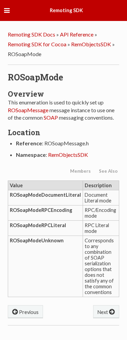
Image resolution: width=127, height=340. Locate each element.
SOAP (51, 117)
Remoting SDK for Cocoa (37, 44)
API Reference (76, 34)
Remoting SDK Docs (31, 34)
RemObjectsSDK (91, 44)
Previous (28, 312)
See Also (108, 171)
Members (80, 171)
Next (103, 312)
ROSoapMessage (28, 110)
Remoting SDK (66, 10)
